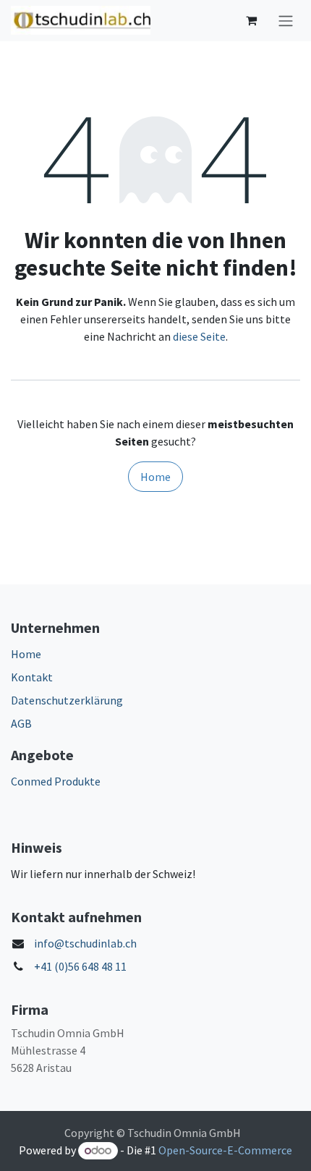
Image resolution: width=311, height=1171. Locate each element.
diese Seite (199, 336)
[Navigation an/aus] (285, 20)
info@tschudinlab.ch (85, 943)
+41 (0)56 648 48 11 (80, 966)
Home (155, 476)
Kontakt (32, 677)
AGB (21, 723)
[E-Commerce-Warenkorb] (251, 20)
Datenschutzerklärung (67, 700)
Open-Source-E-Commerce (225, 1150)
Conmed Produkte (56, 781)
